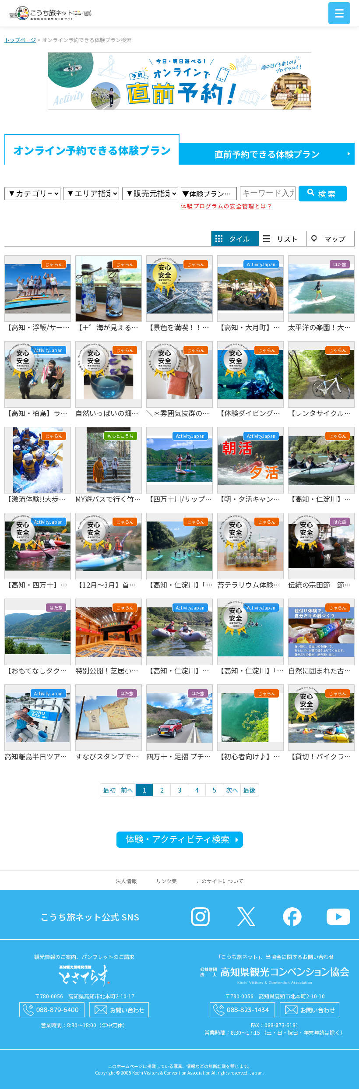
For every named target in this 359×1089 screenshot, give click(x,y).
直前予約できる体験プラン (267, 154)
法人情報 (126, 881)
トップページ (20, 39)
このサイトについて (219, 881)
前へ (127, 790)
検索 (328, 193)
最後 (249, 790)
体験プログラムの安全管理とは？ (227, 206)
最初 (109, 790)
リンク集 (166, 881)
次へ (232, 790)
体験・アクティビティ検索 (177, 838)
